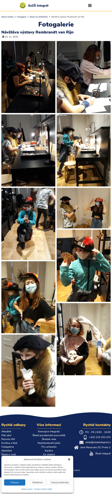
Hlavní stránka (7, 17)
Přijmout (15, 482)
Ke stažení (49, 454)
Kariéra (49, 450)
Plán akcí (6, 435)
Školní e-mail (8, 454)
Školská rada (49, 439)
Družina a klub (9, 443)
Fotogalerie (21, 17)
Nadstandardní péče (49, 443)
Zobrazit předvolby (60, 482)
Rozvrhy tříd (8, 439)
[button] (69, 459)
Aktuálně (6, 431)
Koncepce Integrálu (49, 431)
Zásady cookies (27, 489)
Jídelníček (6, 450)
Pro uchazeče (49, 446)
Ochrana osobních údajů (43, 489)
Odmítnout (37, 482)
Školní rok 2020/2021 (39, 17)
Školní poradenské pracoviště (49, 435)
